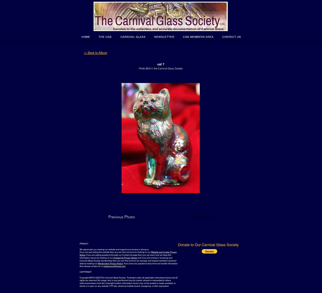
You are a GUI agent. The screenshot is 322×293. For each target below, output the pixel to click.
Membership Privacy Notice (110, 263)
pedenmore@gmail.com (114, 266)
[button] (105, 37)
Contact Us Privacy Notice (125, 258)
